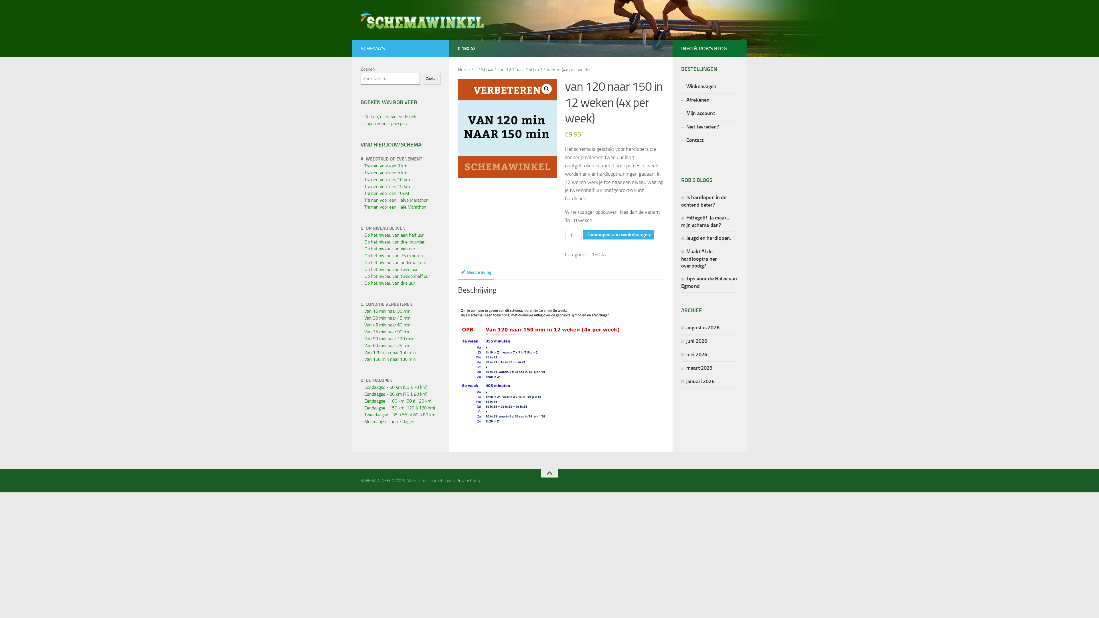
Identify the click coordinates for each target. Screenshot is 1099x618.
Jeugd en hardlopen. (708, 238)
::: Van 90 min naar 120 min (387, 338)
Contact (694, 140)
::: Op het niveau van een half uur (392, 235)
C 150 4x (467, 48)
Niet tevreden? (702, 127)
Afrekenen (697, 100)
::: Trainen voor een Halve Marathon (395, 200)
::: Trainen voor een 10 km (385, 179)
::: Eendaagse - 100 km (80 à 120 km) (396, 401)
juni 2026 (696, 341)
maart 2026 (699, 368)
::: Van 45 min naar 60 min (386, 325)
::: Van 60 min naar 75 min (386, 345)
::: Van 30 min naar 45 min (386, 318)
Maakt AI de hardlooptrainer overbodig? (699, 258)
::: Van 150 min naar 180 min (388, 359)
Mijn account (700, 113)
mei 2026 (696, 354)
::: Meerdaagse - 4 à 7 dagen (387, 421)
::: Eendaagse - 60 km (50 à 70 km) (394, 387)
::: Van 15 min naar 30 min (386, 311)
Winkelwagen (701, 86)
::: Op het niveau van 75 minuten (392, 255)
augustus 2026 (703, 327)
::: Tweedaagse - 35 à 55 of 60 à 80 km (398, 414)
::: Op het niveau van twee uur (389, 269)
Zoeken (368, 69)
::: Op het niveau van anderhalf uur (393, 262)
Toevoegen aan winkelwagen (618, 234)
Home (464, 69)
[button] (546, 89)
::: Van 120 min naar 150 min (388, 352)
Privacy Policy (468, 480)
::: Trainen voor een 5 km (384, 172)
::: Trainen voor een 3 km (384, 166)
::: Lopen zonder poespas (384, 123)
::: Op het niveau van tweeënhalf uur (395, 276)
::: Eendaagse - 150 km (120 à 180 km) (398, 408)
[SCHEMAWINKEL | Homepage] (422, 20)
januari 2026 (700, 381)
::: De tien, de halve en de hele (389, 116)
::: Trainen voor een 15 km (385, 186)
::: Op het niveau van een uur (388, 248)
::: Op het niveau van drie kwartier (392, 242)
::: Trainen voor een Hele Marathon (393, 207)
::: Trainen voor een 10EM (385, 193)
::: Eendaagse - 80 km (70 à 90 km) (394, 394)
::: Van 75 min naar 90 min (386, 331)
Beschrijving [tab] (479, 272)
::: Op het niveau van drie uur (388, 283)
